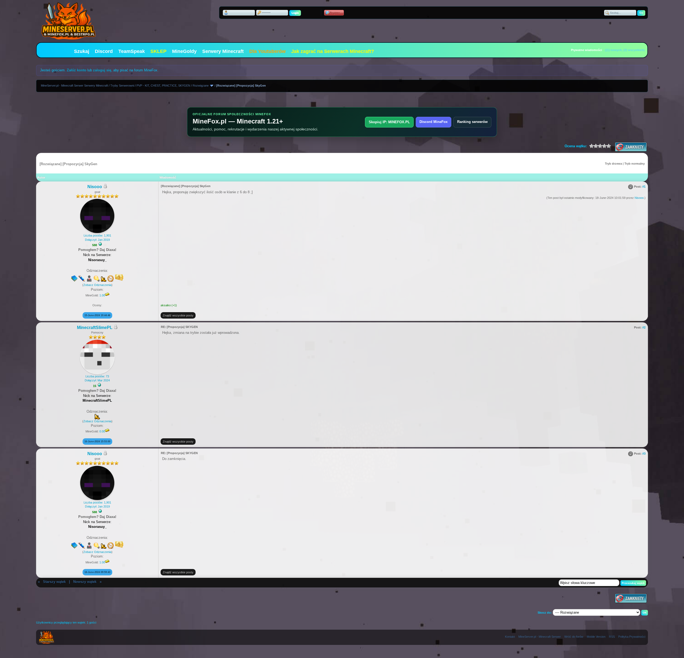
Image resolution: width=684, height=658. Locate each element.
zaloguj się (102, 70)
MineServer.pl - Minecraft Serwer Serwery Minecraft (74, 85)
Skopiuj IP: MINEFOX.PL (389, 122)
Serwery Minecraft (223, 51)
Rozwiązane (201, 85)
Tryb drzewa (613, 163)
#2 (644, 327)
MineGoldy (184, 51)
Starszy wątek (54, 582)
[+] (100, 244)
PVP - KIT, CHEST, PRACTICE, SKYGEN (163, 85)
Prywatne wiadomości (586, 50)
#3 (644, 453)
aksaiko (166, 305)
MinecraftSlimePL (94, 327)
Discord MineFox (433, 122)
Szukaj (81, 51)
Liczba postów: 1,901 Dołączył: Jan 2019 (97, 237)
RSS (612, 636)
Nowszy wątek (84, 582)
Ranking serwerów (472, 122)
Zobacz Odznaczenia (97, 285)
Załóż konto (76, 70)
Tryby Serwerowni (122, 85)
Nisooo (94, 186)
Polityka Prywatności (631, 636)
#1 (644, 186)
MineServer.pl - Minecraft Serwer (539, 636)
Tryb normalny (634, 163)
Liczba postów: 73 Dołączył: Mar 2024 (97, 378)
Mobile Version (596, 636)
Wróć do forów (573, 636)
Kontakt (510, 636)
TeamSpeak (131, 51)
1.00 (102, 295)
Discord (104, 51)
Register (335, 12)
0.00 (102, 431)
